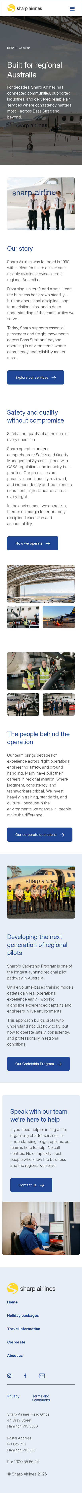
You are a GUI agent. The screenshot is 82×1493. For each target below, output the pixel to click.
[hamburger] (72, 8)
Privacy (13, 1396)
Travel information (23, 1329)
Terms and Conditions (41, 1398)
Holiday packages (23, 1315)
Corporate (16, 1342)
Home (10, 47)
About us (15, 1355)
